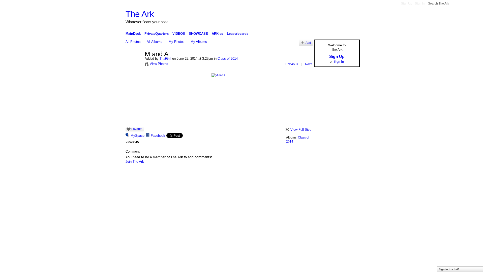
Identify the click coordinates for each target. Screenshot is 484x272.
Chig (156, 175)
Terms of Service (348, 175)
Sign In (420, 3)
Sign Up (406, 3)
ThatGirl (165, 58)
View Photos (159, 64)
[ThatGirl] (134, 64)
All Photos (133, 42)
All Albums (154, 42)
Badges (302, 175)
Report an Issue (323, 175)
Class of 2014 (228, 58)
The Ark (140, 14)
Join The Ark (135, 161)
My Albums (199, 42)
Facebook (158, 136)
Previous (291, 64)
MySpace (137, 136)
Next (308, 64)
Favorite (136, 129)
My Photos (177, 42)
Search (479, 3)
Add (308, 42)
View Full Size (300, 129)
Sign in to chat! (449, 269)
